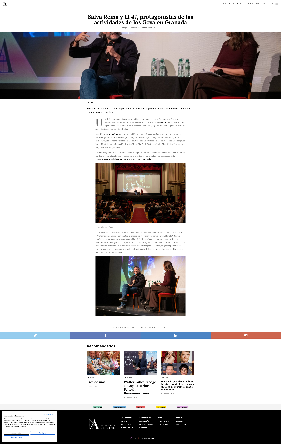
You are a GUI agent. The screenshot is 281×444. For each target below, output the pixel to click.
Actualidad (249, 3)
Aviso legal (181, 425)
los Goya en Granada (142, 159)
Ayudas (179, 421)
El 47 (134, 327)
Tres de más (96, 382)
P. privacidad (127, 428)
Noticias (91, 103)
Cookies (143, 428)
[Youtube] (138, 438)
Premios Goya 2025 (147, 327)
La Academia (226, 3)
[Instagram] (131, 438)
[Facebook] (128, 438)
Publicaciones (146, 425)
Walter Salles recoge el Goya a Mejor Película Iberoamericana (140, 387)
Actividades (238, 3)
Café (160, 418)
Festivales (182, 407)
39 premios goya (123, 327)
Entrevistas (119, 407)
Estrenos (161, 407)
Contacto (260, 3)
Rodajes (92, 378)
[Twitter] (135, 438)
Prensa (270, 3)
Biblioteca (126, 425)
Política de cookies (48, 414)
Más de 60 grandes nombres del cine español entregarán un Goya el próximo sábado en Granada (177, 385)
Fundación (144, 421)
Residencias (163, 421)
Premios (180, 418)
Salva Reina (163, 327)
